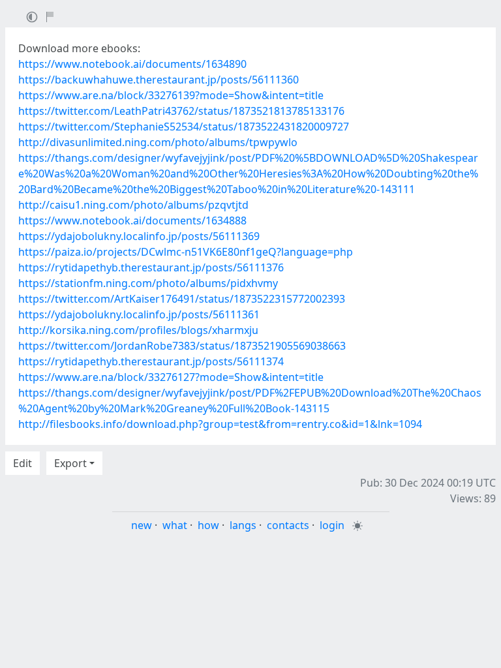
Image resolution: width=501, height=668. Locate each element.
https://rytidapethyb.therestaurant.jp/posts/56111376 (151, 267)
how (208, 525)
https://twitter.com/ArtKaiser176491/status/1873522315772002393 (181, 299)
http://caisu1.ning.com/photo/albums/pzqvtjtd (133, 205)
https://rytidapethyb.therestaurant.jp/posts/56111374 (151, 361)
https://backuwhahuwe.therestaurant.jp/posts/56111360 (158, 79)
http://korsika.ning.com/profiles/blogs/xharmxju (138, 330)
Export (70, 463)
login (332, 525)
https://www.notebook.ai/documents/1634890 (132, 64)
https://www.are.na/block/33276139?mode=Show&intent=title (171, 95)
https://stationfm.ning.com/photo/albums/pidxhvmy (148, 283)
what (174, 525)
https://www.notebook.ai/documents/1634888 (132, 220)
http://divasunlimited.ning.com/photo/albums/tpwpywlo (157, 142)
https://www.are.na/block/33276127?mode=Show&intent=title (171, 377)
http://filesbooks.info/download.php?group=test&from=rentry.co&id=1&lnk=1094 (220, 424)
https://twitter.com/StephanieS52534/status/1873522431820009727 (183, 126)
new (141, 525)
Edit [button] (22, 463)
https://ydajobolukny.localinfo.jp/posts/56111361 (139, 314)
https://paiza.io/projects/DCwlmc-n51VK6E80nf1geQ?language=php (185, 252)
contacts (288, 525)
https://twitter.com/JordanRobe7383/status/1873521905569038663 (182, 346)
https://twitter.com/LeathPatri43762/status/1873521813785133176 (181, 111)
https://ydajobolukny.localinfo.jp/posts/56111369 (139, 236)
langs (243, 525)
